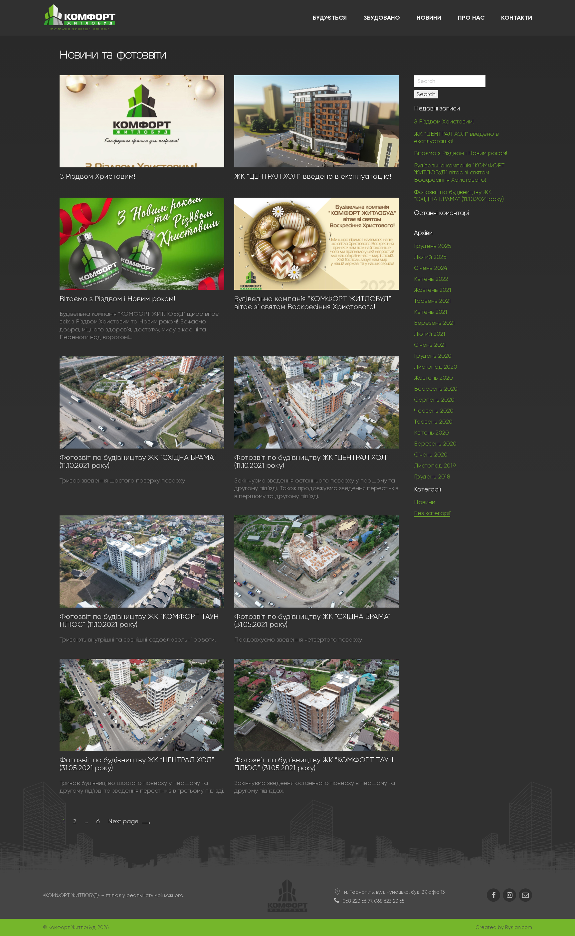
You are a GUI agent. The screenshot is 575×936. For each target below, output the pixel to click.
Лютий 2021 (429, 333)
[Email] (525, 895)
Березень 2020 (435, 443)
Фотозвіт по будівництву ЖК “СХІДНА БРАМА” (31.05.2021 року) (312, 620)
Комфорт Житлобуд (72, 927)
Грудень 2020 (433, 355)
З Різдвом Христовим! (97, 176)
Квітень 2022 (431, 279)
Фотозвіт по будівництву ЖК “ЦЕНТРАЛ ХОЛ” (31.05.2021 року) (137, 764)
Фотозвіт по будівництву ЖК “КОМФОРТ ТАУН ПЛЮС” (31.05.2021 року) (313, 764)
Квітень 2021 (430, 311)
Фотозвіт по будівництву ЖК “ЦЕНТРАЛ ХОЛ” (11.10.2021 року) (311, 461)
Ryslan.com (518, 927)
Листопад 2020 (435, 366)
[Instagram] (509, 895)
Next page (123, 821)
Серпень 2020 (434, 399)
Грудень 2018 (432, 476)
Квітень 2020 (431, 432)
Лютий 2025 (430, 257)
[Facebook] (493, 895)
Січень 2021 (430, 344)
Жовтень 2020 (433, 377)
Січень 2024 (430, 268)
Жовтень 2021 (432, 289)
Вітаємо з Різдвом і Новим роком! (117, 298)
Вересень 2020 (436, 388)
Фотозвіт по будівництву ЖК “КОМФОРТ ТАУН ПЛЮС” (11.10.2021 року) (139, 620)
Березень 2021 (434, 322)
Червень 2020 (434, 410)
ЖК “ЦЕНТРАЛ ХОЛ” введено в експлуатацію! (312, 176)
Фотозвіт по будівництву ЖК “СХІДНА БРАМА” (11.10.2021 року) (138, 461)
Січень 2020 (431, 454)
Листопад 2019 (435, 465)
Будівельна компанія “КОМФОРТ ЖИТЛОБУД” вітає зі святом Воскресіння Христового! (312, 302)
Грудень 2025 (432, 246)
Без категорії (432, 513)
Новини (424, 502)
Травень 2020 (433, 421)
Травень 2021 (432, 300)
